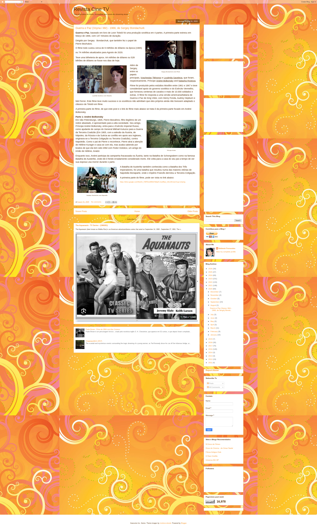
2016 (210, 349)
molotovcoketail (165, 523)
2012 (210, 359)
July (212, 314)
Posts (211, 383)
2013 (210, 356)
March (213, 328)
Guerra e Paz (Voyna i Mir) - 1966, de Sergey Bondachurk (110, 28)
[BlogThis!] (109, 202)
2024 (210, 275)
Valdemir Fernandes (227, 248)
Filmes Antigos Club (213, 452)
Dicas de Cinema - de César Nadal (219, 448)
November (215, 295)
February (214, 331)
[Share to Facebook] (113, 202)
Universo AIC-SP (212, 460)
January (214, 335)
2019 (210, 339)
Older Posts (192, 211)
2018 (210, 342)
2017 (210, 346)
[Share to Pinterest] (116, 202)
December (215, 292)
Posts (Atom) (141, 219)
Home (137, 211)
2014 (210, 352)
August (213, 305)
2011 (210, 363)
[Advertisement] (224, 40)
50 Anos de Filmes (213, 444)
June (213, 318)
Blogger (183, 523)
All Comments (214, 387)
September (215, 302)
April (212, 325)
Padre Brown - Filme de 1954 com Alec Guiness (103, 329)
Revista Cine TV (91, 9)
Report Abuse (212, 370)
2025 (210, 272)
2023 (210, 279)
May (212, 321)
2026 (210, 269)
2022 (210, 282)
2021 (210, 285)
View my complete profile (226, 252)
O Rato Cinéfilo (212, 456)
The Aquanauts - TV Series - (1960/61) (92, 225)
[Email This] (106, 202)
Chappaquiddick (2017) (94, 341)
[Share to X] (111, 202)
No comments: (96, 202)
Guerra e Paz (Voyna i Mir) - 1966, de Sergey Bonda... (221, 309)
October (214, 299)
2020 (210, 289)
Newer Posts (81, 211)
